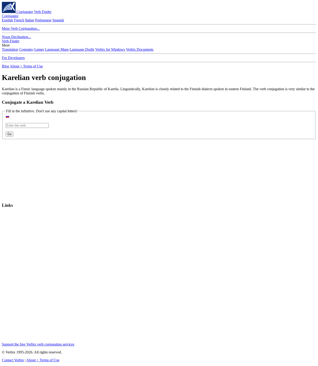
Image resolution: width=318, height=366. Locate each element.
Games (39, 49)
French (19, 20)
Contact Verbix (13, 360)
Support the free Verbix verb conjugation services (38, 344)
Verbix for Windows (110, 49)
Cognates (26, 49)
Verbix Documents (139, 49)
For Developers (13, 58)
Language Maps (57, 49)
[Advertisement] (31, 168)
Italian (29, 20)
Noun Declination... (16, 37)
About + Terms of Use (26, 66)
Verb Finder (42, 12)
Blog (5, 66)
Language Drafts (82, 49)
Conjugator (25, 12)
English (7, 20)
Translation (10, 49)
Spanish (58, 20)
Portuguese (43, 20)
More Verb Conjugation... (21, 28)
